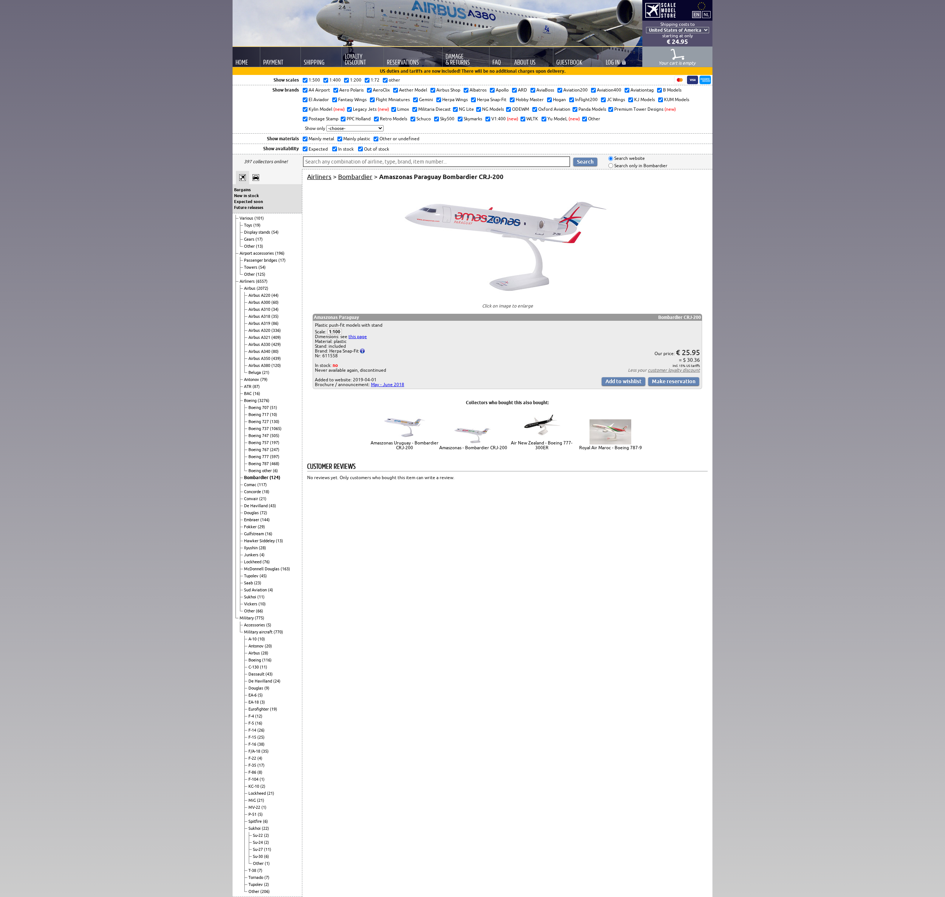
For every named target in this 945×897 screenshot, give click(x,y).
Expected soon (248, 201)
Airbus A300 (259, 302)
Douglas (252, 513)
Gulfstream (254, 534)
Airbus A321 (259, 337)
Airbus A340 (259, 351)
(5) (268, 625)
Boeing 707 (259, 407)
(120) (276, 365)
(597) (274, 456)
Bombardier (256, 477)
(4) (262, 555)
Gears (249, 239)
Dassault (256, 674)
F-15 (252, 737)
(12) (258, 716)
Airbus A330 (259, 344)
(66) (259, 611)
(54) (275, 232)
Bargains (242, 190)
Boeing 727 (259, 421)
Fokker (251, 527)
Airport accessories (257, 253)
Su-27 (258, 849)
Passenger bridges (261, 260)
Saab (249, 583)
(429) (276, 344)
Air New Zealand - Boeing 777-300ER (542, 445)
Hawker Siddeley (260, 541)
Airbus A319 (259, 323)
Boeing (251, 400)
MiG (252, 800)
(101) (259, 218)
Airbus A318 (259, 316)
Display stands (257, 232)
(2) (262, 786)
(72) (263, 513)
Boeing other (260, 470)
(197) (274, 442)
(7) (259, 870)
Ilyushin (251, 548)
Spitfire (255, 821)
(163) (285, 569)
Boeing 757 (259, 442)
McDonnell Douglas (262, 569)
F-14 (252, 730)
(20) (268, 646)
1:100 (334, 331)
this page (357, 336)
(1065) (276, 428)
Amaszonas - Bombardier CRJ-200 (473, 447)
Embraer (252, 520)
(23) (257, 583)
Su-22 (258, 835)
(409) (276, 337)
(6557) (262, 281)
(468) (274, 463)
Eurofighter (259, 709)
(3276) (263, 400)
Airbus (250, 288)
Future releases (248, 207)
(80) (275, 351)
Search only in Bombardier (640, 165)
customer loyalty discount (674, 370)
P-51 (253, 814)
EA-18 (254, 702)
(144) (265, 520)
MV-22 (254, 807)
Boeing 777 (259, 456)
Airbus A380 (259, 365)
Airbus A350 (259, 358)
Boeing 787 (259, 463)
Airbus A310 (259, 309)
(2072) (262, 288)
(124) (274, 477)
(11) (261, 597)
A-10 (253, 639)
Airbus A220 (259, 295)
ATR (248, 386)
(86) (275, 323)
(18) (265, 491)
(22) (265, 828)
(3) (262, 702)
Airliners (248, 281)
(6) (275, 470)
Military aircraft (259, 632)
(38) (261, 744)
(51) (273, 407)
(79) (264, 379)
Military (247, 618)
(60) (275, 302)
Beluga (255, 372)
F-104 (254, 779)
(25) (261, 737)
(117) (262, 484)
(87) (256, 386)
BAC (248, 393)
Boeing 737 (259, 428)
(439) (276, 358)
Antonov (252, 379)
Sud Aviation (256, 590)
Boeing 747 (259, 435)
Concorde (253, 491)
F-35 (252, 765)
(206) (265, 891)
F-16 (252, 744)
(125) (260, 274)
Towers (251, 267)
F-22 (252, 758)
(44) (275, 295)
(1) (262, 779)
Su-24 (258, 842)
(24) (277, 681)
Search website (629, 158)
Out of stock (376, 149)
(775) (259, 618)
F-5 (251, 723)
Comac (250, 484)
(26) (261, 730)
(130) (274, 421)
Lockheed (253, 562)
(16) (256, 393)
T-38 (252, 870)
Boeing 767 (259, 449)
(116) (267, 660)
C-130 (254, 667)
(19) (257, 225)
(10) (273, 414)
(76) (266, 562)
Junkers (252, 555)
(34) (275, 309)
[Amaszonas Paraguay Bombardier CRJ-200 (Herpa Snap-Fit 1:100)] (507, 292)
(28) (262, 548)
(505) (274, 435)
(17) (259, 239)
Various (247, 218)
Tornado (256, 877)
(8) (259, 772)
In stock (345, 149)
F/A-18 (254, 751)
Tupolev (252, 576)
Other (250, 246)
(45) (263, 576)
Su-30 (258, 856)
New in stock (246, 195)
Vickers (251, 604)
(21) (265, 372)
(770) (278, 632)
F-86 (252, 772)
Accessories (255, 625)
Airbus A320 (259, 330)
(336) (276, 330)
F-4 (251, 716)
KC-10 (254, 786)
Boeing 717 (259, 414)
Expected (317, 149)
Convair (251, 498)
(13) (259, 246)
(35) (275, 316)
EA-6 (253, 695)
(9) (266, 688)
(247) (274, 449)
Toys (248, 225)
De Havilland (256, 506)
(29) (261, 527)
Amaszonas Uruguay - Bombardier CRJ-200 (405, 445)
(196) (280, 253)
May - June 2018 (387, 384)
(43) (272, 506)
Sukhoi (250, 597)
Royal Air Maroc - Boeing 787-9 (610, 447)
